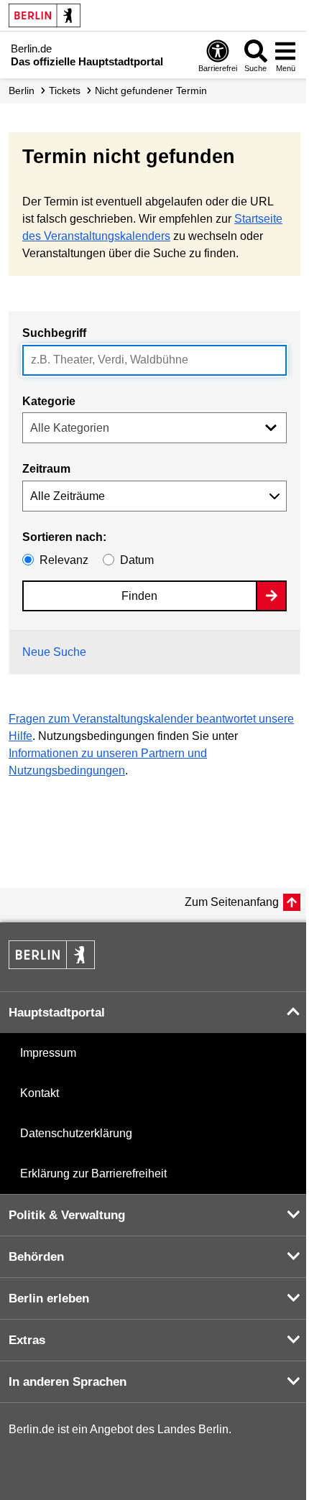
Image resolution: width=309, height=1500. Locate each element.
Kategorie (48, 401)
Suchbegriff (54, 333)
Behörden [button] (36, 1257)
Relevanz (64, 560)
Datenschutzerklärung (76, 1133)
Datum (137, 560)
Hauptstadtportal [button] (57, 1012)
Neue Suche (54, 652)
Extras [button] (27, 1340)
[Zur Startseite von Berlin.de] (52, 965)
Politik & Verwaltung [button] (67, 1215)
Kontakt (39, 1093)
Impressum (48, 1053)
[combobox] (154, 360)
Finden (139, 596)
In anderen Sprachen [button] (67, 1382)
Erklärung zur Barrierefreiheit (93, 1173)
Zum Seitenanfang (232, 902)
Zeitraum (46, 469)
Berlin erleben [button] (49, 1298)
